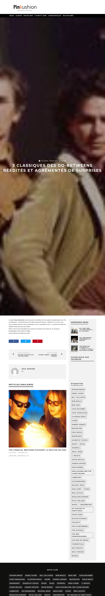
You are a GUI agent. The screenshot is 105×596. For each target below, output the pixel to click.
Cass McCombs (78, 409)
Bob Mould (77, 401)
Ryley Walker (78, 501)
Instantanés (68, 15)
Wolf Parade (78, 552)
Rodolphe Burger (80, 497)
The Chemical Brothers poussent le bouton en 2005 (37, 450)
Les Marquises (78, 481)
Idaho (74, 444)
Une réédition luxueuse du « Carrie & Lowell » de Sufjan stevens (86, 348)
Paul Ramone (44, 160)
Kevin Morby (77, 467)
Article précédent (24, 352)
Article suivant (52, 352)
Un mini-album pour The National (26, 355)
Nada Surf (76, 489)
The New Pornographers (79, 535)
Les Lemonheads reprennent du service (85, 339)
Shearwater (86, 504)
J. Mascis (76, 455)
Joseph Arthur (79, 463)
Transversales (54, 15)
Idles (82, 444)
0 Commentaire (21, 455)
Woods (75, 556)
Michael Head (78, 485)
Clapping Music (79, 416)
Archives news (54, 160)
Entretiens (28, 15)
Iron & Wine (77, 452)
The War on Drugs (80, 540)
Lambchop (76, 477)
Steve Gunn (77, 514)
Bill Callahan (78, 397)
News (11, 15)
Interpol (76, 448)
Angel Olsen (77, 393)
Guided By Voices (80, 440)
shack (74, 504)
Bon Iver (76, 405)
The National (78, 530)
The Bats (76, 522)
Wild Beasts (77, 548)
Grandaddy (77, 436)
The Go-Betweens (80, 526)
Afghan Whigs (78, 389)
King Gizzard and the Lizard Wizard (81, 472)
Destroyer (77, 428)
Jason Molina (78, 459)
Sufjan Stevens (79, 518)
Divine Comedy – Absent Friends (47, 355)
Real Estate (77, 493)
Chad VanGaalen (79, 413)
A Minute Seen (41, 15)
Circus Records (19, 320)
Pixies (86, 489)
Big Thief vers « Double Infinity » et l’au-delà (86, 330)
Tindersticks (78, 544)
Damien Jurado (78, 424)
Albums (19, 15)
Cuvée (74, 420)
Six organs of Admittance (78, 510)
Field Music (77, 432)
